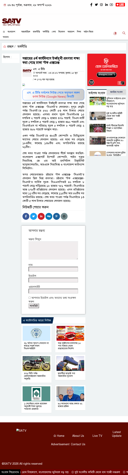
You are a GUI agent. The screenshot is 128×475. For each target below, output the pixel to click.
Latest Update (116, 434)
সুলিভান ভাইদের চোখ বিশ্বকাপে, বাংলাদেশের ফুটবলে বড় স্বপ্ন (116, 102)
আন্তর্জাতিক (25, 31)
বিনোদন (61, 31)
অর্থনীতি (46, 31)
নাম (31, 265)
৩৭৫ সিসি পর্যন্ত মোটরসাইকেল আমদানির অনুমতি (34, 376)
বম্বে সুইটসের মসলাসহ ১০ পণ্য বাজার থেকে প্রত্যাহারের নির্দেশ (69, 346)
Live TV (97, 436)
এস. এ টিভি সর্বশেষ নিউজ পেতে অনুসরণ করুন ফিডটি (53, 94)
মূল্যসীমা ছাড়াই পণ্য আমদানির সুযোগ (66, 374)
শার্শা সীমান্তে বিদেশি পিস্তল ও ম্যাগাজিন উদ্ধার (115, 128)
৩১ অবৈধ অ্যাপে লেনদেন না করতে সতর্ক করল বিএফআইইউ (36, 346)
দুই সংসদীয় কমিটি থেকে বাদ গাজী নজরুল (114, 116)
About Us (78, 436)
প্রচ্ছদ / (10, 47)
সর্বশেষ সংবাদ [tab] (97, 93)
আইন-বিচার (88, 31)
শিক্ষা (79, 31)
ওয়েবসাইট (34, 287)
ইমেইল (32, 276)
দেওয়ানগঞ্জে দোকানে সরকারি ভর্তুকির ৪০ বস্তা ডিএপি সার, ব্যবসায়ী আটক (115, 141)
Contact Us (78, 444)
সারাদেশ (71, 31)
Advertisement (60, 444)
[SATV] (11, 21)
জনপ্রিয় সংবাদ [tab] (116, 92)
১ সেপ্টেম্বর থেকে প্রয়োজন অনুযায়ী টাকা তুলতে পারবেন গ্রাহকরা (35, 406)
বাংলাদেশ (11, 31)
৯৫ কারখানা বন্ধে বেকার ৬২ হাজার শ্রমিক (70, 405)
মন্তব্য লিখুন (35, 239)
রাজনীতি (36, 31)
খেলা (54, 31)
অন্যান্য (6, 37)
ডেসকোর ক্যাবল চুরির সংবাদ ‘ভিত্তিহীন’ (115, 154)
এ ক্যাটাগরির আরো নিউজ (37, 320)
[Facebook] (25, 216)
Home (60, 436)
